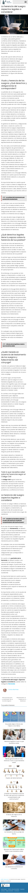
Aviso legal (4, 889)
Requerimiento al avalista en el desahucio (21, 699)
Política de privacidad (13, 889)
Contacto (16, 891)
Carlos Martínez (13, 689)
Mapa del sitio (9, 891)
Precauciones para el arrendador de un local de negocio (7, 699)
